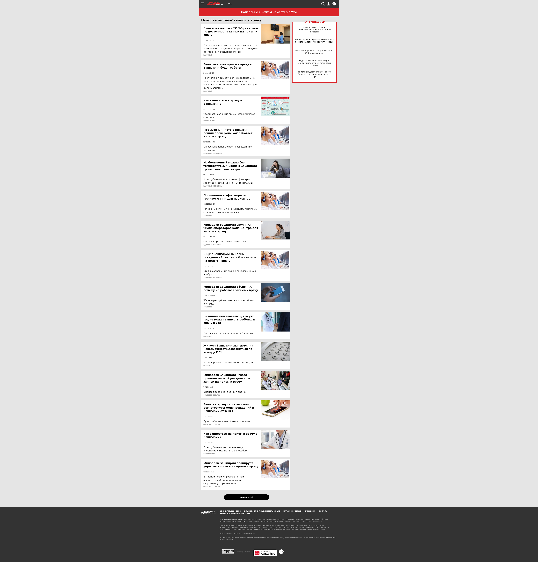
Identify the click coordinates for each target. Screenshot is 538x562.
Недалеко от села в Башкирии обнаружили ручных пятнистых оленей (314, 63)
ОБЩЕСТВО (207, 307)
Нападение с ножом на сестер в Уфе (269, 12)
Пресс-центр (310, 511)
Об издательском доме (230, 511)
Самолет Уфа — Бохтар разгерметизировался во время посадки (314, 29)
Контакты (323, 511)
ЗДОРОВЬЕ (207, 55)
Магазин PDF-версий (292, 511)
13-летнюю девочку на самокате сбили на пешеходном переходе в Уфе (314, 74)
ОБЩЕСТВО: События (211, 395)
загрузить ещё (246, 497)
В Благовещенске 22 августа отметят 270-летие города (314, 52)
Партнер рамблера (244, 551)
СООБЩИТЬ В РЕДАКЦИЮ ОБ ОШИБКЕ (235, 514)
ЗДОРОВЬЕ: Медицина (212, 153)
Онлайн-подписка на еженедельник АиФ (262, 511)
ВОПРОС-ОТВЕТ (209, 120)
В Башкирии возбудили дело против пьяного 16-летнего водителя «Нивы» (314, 40)
